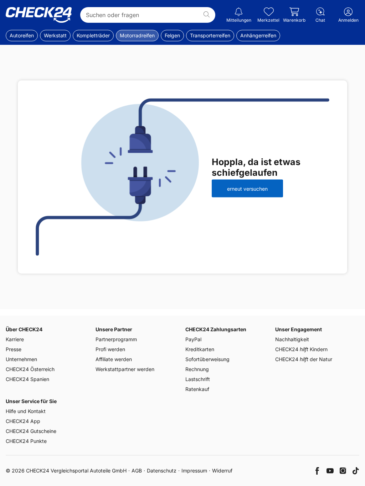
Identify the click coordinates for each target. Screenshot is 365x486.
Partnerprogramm (116, 339)
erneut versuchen (247, 188)
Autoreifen (22, 35)
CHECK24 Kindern (301, 349)
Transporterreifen (210, 35)
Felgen (172, 35)
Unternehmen (21, 359)
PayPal (193, 339)
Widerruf (222, 470)
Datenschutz (161, 470)
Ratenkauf (197, 389)
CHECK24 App (23, 421)
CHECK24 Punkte (26, 441)
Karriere (15, 339)
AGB (137, 470)
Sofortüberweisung (207, 359)
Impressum (194, 470)
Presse (13, 349)
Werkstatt (55, 35)
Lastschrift (197, 379)
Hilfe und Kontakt (26, 411)
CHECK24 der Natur (303, 359)
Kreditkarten (199, 349)
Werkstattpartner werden (125, 369)
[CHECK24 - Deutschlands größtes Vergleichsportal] (39, 15)
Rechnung (197, 369)
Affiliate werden (114, 359)
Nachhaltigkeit (292, 339)
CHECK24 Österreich (30, 369)
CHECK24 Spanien (27, 379)
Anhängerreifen (258, 35)
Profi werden (110, 349)
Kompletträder (93, 35)
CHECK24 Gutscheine (31, 431)
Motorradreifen (137, 35)
